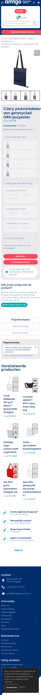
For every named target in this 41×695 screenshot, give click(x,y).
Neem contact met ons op (14, 305)
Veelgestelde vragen (10, 629)
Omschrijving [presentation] (20, 326)
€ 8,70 (9, 416)
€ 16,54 (10, 456)
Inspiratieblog (7, 609)
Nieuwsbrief (6, 619)
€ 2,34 (9, 496)
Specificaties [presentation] (20, 332)
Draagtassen (7, 41)
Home (4, 39)
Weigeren (23, 687)
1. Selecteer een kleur (15, 137)
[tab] (20, 319)
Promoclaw (6, 616)
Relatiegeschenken (17, 39)
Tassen (31, 39)
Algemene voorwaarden (12, 664)
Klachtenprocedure (9, 650)
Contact (5, 640)
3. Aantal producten (14, 238)
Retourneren (6, 647)
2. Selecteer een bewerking (17, 183)
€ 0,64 (29, 452)
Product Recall (7, 653)
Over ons (5, 606)
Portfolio (5, 622)
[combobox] (17, 23)
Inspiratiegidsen (8, 612)
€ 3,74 (29, 414)
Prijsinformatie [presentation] (20, 319)
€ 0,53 (29, 499)
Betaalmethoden (8, 643)
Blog (3, 626)
